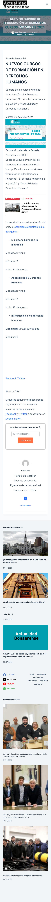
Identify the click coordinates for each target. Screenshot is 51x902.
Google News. (13, 418)
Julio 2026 (8, 614)
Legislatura (38, 677)
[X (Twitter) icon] (25, 498)
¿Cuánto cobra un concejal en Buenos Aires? (24, 602)
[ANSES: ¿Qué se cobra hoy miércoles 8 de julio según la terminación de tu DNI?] (25, 637)
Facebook (10, 378)
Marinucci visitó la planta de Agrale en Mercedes (22, 876)
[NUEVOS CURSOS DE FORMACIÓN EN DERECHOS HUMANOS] (25, 133)
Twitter (21, 378)
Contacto (38, 684)
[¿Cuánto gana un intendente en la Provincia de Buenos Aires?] (25, 543)
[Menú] (47, 4)
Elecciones (41, 674)
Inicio (32, 674)
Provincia (44, 681)
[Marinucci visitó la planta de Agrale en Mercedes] (25, 848)
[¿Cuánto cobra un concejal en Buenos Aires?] (25, 585)
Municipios (32, 681)
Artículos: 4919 (25, 505)
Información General (25, 35)
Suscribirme (25, 440)
